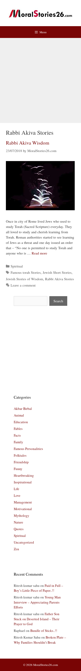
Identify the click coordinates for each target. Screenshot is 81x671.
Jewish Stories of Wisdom (24, 279)
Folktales (20, 455)
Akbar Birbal (23, 408)
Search (58, 301)
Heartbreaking (24, 475)
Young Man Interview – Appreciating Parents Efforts (37, 602)
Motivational (23, 509)
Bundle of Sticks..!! (43, 630)
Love (17, 495)
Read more (39, 253)
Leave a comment (23, 285)
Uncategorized (24, 542)
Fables (18, 428)
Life (16, 489)
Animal (19, 415)
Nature (18, 522)
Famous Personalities (28, 448)
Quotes (19, 529)
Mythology (21, 515)
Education (21, 422)
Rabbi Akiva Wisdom (27, 142)
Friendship (21, 462)
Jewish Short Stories (57, 272)
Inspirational (23, 482)
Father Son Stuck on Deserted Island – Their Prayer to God (36, 619)
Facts (17, 435)
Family (18, 442)
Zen (16, 549)
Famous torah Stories (26, 272)
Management (23, 502)
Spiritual (17, 266)
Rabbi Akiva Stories (59, 279)
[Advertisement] (40, 80)
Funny (18, 468)
